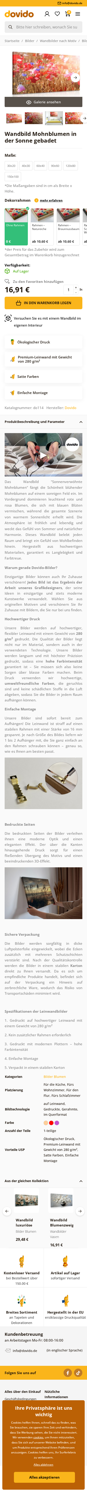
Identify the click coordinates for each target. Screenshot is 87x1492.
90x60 (55, 166)
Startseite (12, 41)
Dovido (70, 407)
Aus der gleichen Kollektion (26, 1181)
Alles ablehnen (43, 1465)
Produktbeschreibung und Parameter (34, 421)
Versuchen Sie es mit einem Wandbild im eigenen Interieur (47, 321)
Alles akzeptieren (44, 1477)
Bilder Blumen (55, 1076)
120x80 (70, 166)
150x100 (13, 176)
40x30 (26, 166)
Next (75, 77)
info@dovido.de (24, 1350)
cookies (38, 1437)
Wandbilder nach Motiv (58, 41)
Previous (7, 1211)
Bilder (29, 41)
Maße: (11, 155)
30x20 (11, 166)
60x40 (40, 166)
